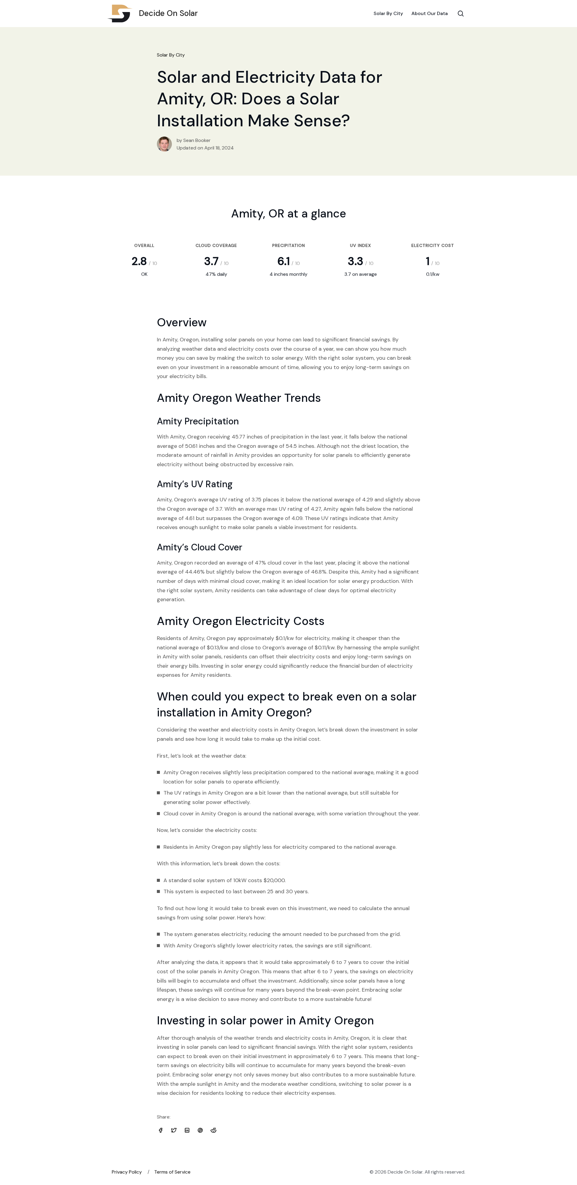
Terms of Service (172, 1172)
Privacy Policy (127, 1172)
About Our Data (429, 13)
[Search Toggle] (460, 13)
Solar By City (388, 13)
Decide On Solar (168, 13)
